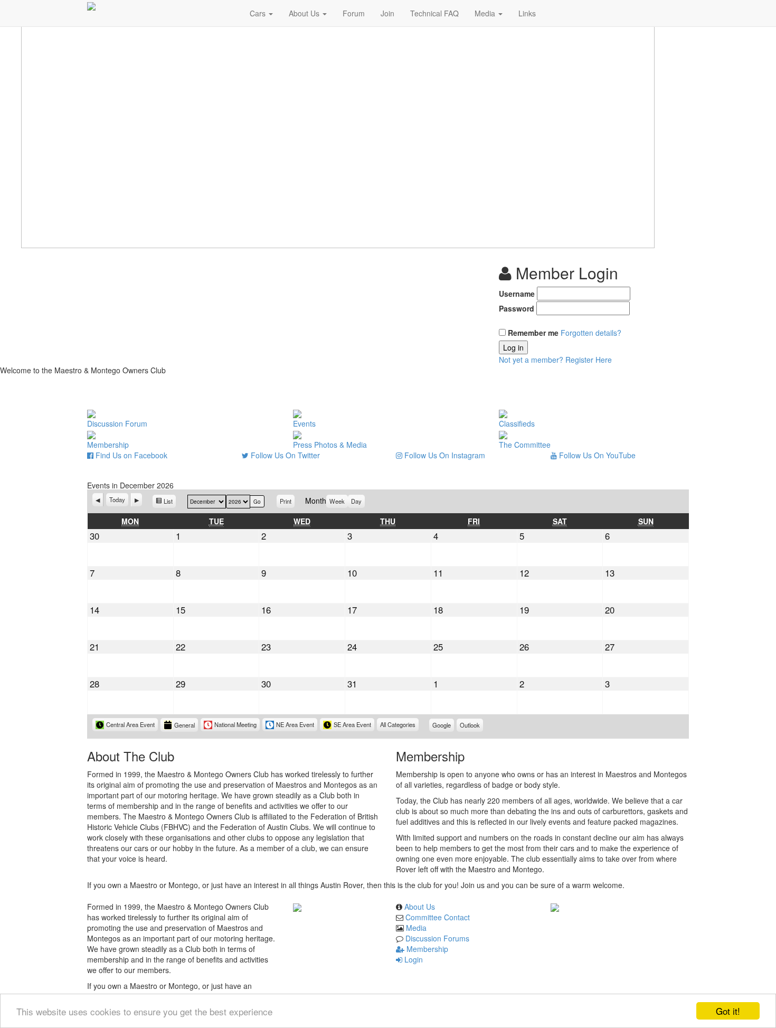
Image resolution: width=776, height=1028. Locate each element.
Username (517, 293)
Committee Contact (437, 917)
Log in (513, 347)
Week (337, 501)
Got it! (728, 1010)
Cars (259, 13)
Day (356, 501)
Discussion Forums (437, 938)
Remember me (533, 332)
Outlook (471, 726)
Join (387, 13)
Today (117, 499)
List (170, 502)
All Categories (397, 724)
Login (412, 959)
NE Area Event (295, 724)
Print (287, 501)
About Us (305, 13)
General (184, 725)
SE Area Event (352, 724)
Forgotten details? (591, 332)
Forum (354, 13)
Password (516, 308)
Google (443, 726)
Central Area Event (130, 724)
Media (486, 13)
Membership (426, 949)
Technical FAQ (434, 13)
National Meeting (235, 724)
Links (527, 13)
